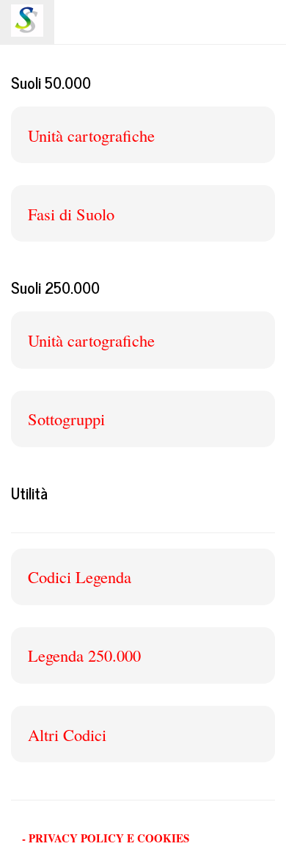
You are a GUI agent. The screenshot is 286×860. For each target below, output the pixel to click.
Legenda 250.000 (84, 655)
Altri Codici (67, 734)
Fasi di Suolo (71, 214)
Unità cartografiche (91, 135)
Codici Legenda (79, 576)
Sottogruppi (66, 419)
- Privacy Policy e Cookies (105, 838)
